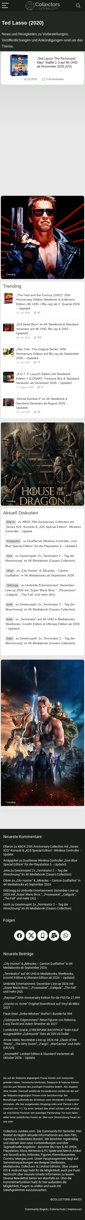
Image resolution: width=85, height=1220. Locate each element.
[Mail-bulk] (54, 935)
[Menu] (5, 6)
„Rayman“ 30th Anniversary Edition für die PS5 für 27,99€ (41, 997)
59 (38, 412)
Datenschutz (58, 1209)
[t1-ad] (42, 237)
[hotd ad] (42, 464)
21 (42, 387)
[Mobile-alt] (42, 935)
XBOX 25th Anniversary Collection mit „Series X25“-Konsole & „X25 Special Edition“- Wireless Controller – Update (43, 526)
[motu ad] (42, 733)
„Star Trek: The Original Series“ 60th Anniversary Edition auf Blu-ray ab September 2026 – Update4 (47, 353)
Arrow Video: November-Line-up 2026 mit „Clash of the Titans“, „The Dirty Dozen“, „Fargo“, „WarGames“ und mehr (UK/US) (42, 1043)
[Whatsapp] (65, 935)
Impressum (75, 1209)
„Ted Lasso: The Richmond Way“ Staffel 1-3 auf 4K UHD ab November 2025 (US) (57, 62)
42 (38, 312)
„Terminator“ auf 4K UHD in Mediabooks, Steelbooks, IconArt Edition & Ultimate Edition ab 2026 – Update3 (42, 623)
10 (38, 362)
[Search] (78, 6)
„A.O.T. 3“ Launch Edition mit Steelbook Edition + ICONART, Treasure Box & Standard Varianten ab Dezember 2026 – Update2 (47, 378)
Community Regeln (36, 1209)
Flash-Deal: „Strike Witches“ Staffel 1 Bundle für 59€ (37, 1014)
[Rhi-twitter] (31, 935)
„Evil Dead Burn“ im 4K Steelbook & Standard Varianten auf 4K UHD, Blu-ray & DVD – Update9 (47, 329)
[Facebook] (19, 935)
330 (39, 337)
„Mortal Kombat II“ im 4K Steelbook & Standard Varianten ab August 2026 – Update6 (42, 403)
